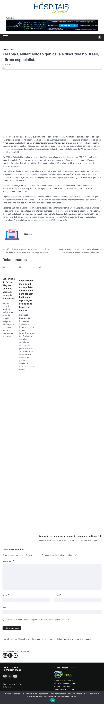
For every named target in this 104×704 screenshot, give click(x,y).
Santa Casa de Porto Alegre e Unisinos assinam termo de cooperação (9, 288)
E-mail (57, 594)
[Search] (99, 37)
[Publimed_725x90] (52, 30)
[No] (101, 697)
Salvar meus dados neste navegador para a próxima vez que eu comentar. (37, 619)
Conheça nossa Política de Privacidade (12, 685)
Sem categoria (8, 50)
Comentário (8, 560)
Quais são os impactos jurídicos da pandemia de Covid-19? (70, 536)
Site (4, 607)
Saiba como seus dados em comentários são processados (66, 638)
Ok (52, 700)
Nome (6, 594)
